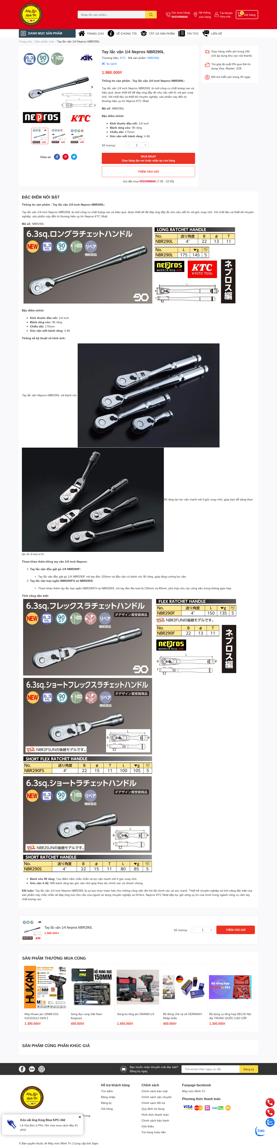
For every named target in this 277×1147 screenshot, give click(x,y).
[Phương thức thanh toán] (207, 1107)
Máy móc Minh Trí (193, 1091)
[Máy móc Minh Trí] (44, 14)
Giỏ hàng (107, 1108)
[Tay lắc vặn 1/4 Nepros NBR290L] (59, 87)
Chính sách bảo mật (154, 1091)
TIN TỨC (193, 33)
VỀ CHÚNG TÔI (126, 33)
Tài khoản (226, 13)
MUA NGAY (148, 158)
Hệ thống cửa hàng (205, 14)
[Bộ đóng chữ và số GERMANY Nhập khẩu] (184, 987)
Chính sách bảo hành (155, 1120)
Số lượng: (109, 145)
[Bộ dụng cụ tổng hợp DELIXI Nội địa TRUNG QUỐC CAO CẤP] (230, 987)
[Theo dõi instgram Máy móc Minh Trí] (41, 1068)
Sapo (95, 1143)
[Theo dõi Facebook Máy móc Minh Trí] (22, 1068)
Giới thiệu (148, 1126)
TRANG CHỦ (95, 33)
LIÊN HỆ (216, 33)
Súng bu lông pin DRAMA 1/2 (135, 1014)
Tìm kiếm (107, 1091)
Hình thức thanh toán (155, 1114)
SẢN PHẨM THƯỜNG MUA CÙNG (54, 958)
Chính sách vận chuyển (157, 1097)
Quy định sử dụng (153, 1108)
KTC (123, 57)
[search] (151, 14)
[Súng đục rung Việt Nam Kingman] (91, 987)
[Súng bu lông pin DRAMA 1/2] (138, 987)
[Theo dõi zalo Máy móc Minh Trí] (32, 1068)
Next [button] (92, 87)
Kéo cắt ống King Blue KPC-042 (42, 1120)
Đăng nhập (225, 16)
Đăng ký (249, 1069)
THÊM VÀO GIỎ (148, 171)
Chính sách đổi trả (153, 1103)
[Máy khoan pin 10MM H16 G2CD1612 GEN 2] (45, 987)
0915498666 (180, 16)
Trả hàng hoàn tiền (154, 1132)
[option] (59, 87)
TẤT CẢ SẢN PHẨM (162, 33)
